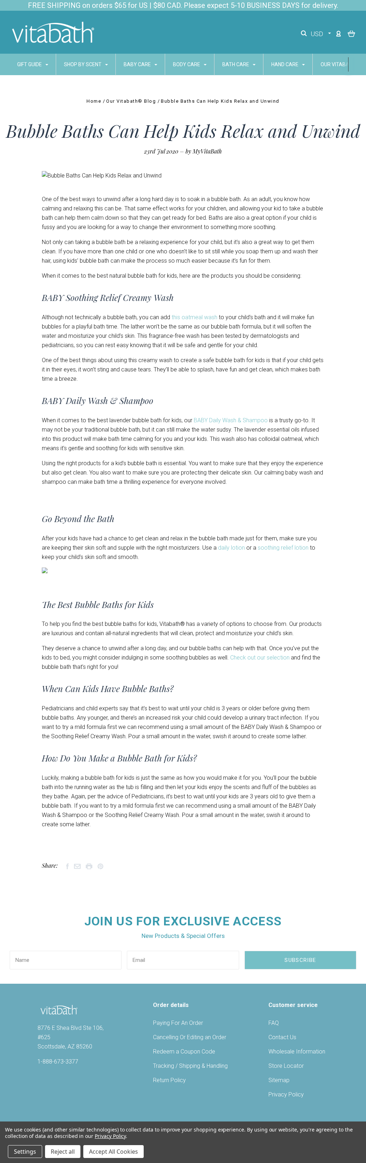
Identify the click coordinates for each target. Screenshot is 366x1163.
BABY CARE (138, 64)
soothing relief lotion (283, 547)
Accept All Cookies (113, 1151)
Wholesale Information (296, 1051)
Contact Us (282, 1037)
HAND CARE (285, 64)
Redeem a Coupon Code (184, 1051)
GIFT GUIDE (30, 64)
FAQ (273, 1023)
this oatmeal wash (194, 317)
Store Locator (286, 1065)
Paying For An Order (178, 1023)
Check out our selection (260, 657)
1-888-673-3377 (58, 1061)
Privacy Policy (286, 1094)
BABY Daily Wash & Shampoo (231, 420)
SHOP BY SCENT (83, 64)
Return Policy (169, 1080)
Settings (25, 1151)
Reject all (63, 1151)
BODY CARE (187, 64)
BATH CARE (236, 64)
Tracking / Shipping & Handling (190, 1065)
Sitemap (279, 1080)
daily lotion (231, 547)
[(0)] (351, 33)
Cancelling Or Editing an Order (189, 1037)
